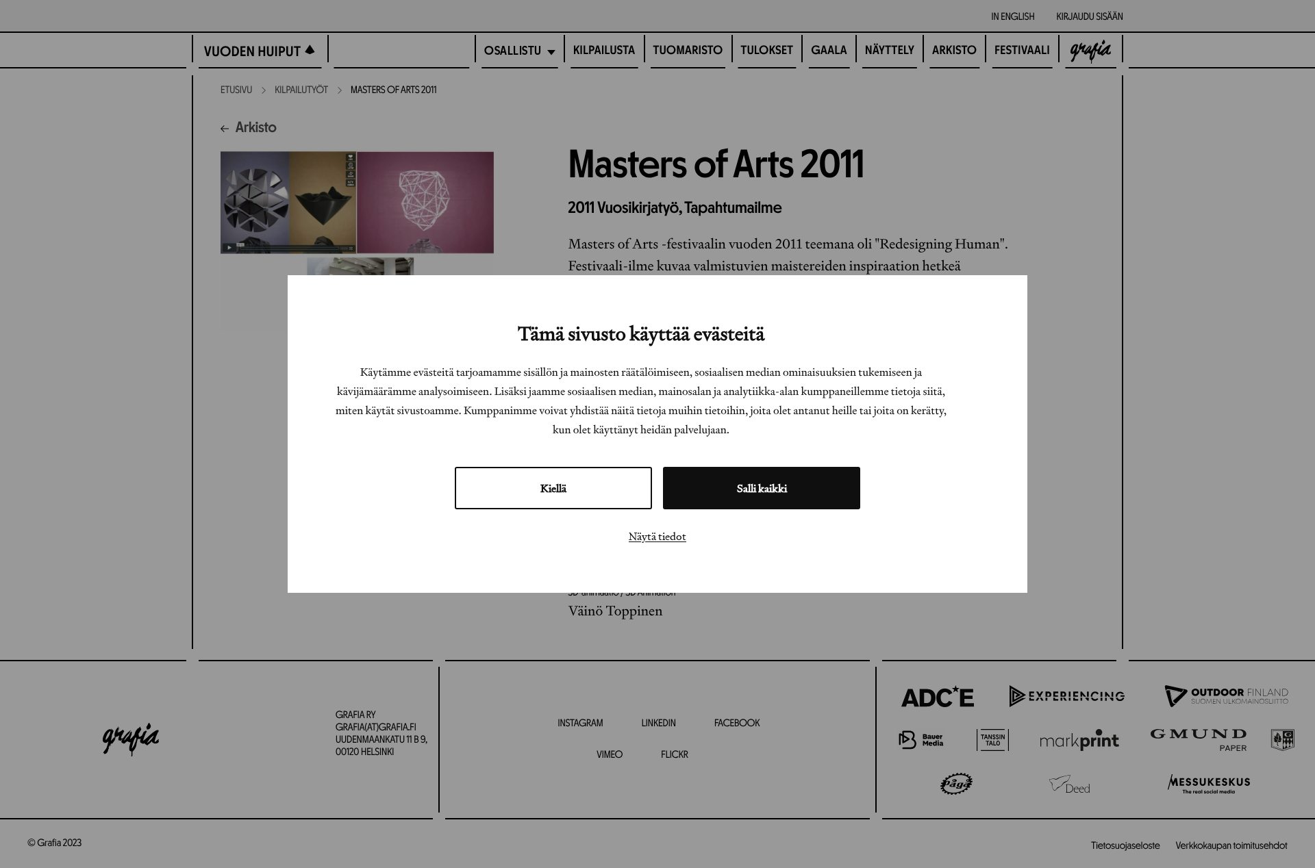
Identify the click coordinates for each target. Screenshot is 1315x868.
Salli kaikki (762, 488)
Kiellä (553, 488)
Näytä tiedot (657, 536)
